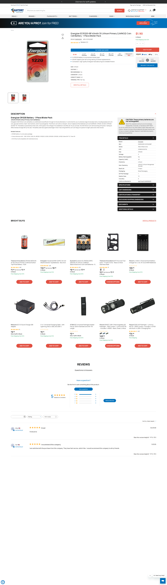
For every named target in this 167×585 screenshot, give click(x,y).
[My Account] (150, 10)
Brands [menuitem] (32, 16)
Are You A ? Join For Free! (19, 5)
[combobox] (34, 416)
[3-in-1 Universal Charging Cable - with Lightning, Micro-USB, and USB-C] (53, 306)
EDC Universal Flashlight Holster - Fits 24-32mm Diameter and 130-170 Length (82, 326)
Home (12, 30)
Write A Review (110, 400)
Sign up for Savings (135, 5)
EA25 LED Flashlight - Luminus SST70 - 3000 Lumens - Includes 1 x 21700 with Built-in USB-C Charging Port (142, 326)
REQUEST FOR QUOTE (147, 65)
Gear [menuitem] (111, 16)
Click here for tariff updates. (83, 2)
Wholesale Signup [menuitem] (133, 16)
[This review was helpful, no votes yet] (151, 437)
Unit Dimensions (125, 190)
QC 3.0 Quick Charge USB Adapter (22, 325)
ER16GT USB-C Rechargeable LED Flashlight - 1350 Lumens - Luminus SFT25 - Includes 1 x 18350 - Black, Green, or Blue (113, 326)
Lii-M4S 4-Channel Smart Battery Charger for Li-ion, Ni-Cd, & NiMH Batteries (142, 262)
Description (18, 113)
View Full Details (79, 85)
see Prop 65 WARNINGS (144, 181)
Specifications (124, 185)
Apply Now (143, 23)
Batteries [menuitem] (73, 16)
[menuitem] (20, 5)
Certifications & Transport (129, 195)
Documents (123, 204)
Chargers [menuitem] (93, 16)
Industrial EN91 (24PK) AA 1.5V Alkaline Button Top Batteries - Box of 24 (53, 262)
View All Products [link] (149, 220)
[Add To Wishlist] (63, 35)
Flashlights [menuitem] (52, 16)
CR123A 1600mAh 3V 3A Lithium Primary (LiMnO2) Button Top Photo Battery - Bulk (23, 262)
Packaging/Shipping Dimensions (131, 199)
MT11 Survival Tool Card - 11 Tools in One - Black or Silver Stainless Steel (112, 262)
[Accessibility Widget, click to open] (3, 582)
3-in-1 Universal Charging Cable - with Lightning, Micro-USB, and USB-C (52, 325)
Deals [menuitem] (14, 16)
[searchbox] (17, 416)
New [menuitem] (152, 16)
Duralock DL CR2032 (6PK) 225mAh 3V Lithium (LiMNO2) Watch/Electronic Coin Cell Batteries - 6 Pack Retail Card (82, 262)
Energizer (78, 39)
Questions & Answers (83, 370)
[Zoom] (37, 61)
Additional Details (126, 209)
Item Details (123, 138)
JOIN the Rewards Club (149, 5)
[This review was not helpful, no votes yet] (154, 437)
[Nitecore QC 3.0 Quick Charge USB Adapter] (24, 306)
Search (119, 10)
